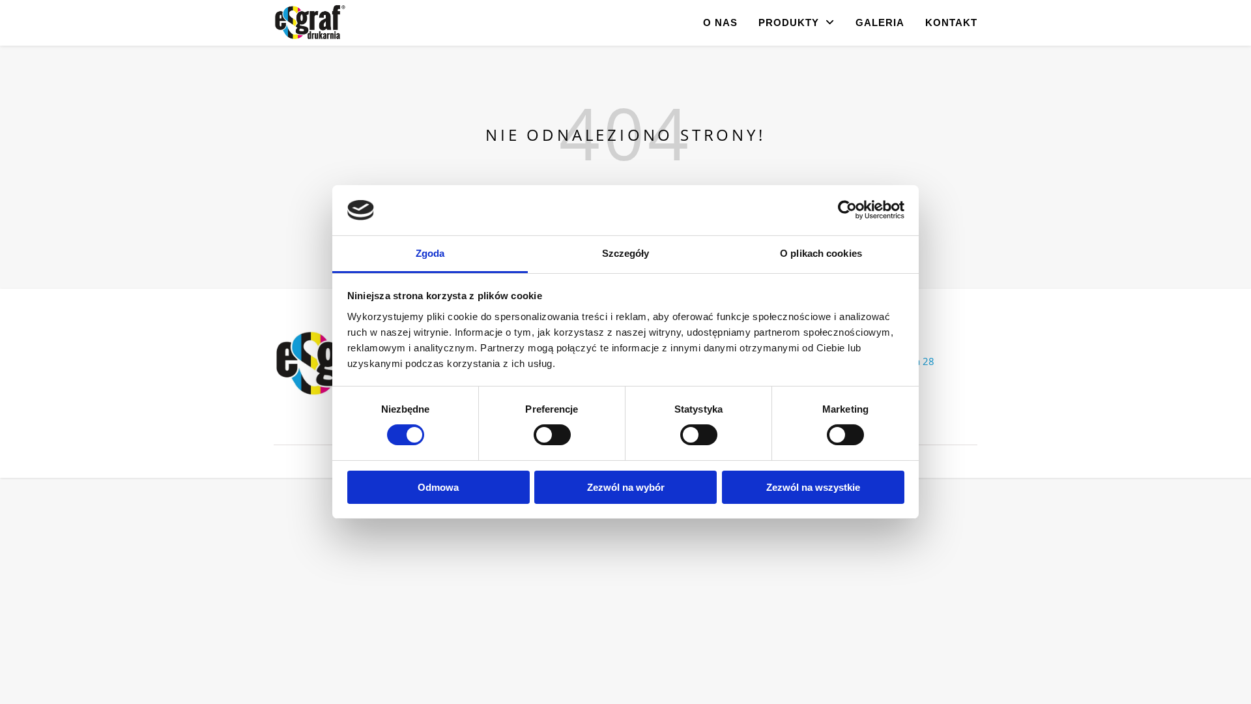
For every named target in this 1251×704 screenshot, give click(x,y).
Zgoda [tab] (430, 253)
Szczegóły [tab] (626, 253)
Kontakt (951, 22)
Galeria (880, 22)
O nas (720, 22)
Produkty (788, 22)
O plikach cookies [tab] (821, 253)
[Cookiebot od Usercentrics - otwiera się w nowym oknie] (847, 210)
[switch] (552, 434)
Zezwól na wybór (626, 487)
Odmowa (438, 487)
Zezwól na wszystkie (813, 487)
